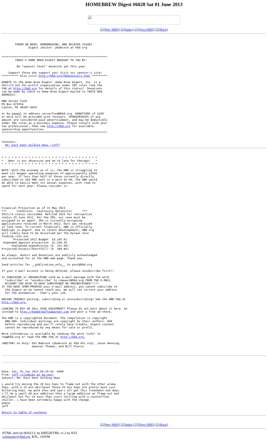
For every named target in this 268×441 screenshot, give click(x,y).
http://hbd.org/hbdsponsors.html (64, 75)
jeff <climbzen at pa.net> (33, 374)
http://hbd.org (25, 88)
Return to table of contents (24, 412)
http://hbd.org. (14, 302)
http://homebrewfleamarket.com (44, 311)
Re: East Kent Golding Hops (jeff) (32, 145)
